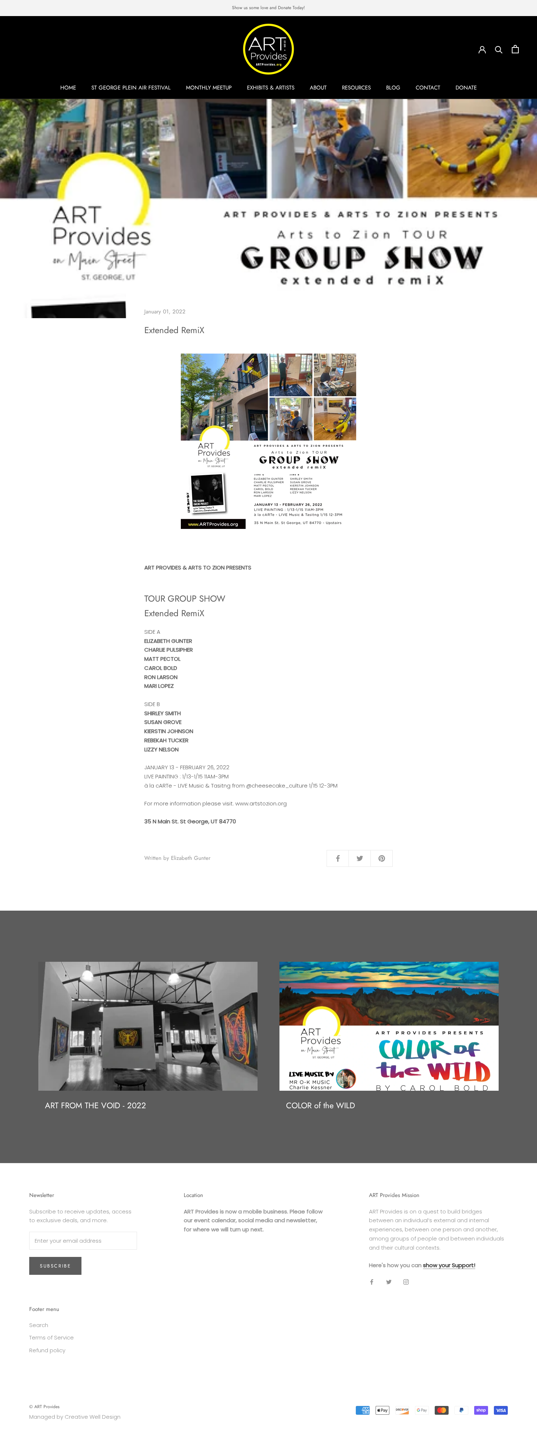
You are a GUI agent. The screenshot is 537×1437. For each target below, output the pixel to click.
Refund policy (47, 1350)
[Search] (499, 49)
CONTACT (428, 88)
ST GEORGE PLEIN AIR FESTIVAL (131, 88)
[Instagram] (406, 1282)
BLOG (393, 88)
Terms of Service (51, 1337)
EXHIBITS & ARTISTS (270, 88)
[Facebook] (371, 1282)
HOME (68, 88)
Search (38, 1325)
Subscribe (55, 1265)
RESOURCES (356, 88)
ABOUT (318, 88)
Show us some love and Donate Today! (268, 7)
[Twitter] (389, 1282)
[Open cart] (515, 49)
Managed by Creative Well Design (75, 1417)
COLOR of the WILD (320, 1105)
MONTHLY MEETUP (209, 88)
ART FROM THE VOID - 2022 (95, 1105)
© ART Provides (44, 1406)
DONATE (466, 88)
